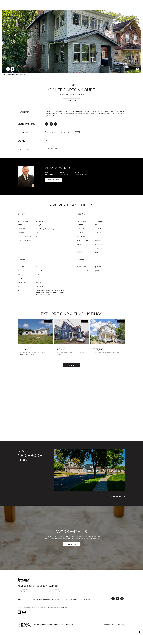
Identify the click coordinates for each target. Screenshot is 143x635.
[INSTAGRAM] (117, 598)
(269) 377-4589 (64, 174)
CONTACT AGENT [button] (53, 180)
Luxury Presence (67, 625)
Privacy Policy (120, 625)
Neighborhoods (61, 599)
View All (71, 365)
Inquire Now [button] (71, 100)
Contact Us (85, 599)
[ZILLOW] (122, 598)
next (12, 69)
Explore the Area (118, 496)
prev (8, 69)
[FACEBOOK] (113, 598)
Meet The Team (29, 599)
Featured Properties (44, 599)
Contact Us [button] (72, 544)
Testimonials (74, 599)
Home (20, 599)
